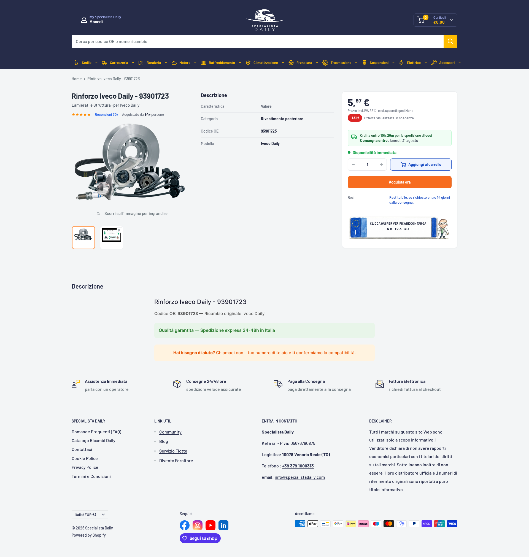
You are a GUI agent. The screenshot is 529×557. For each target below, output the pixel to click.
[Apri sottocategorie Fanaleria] (166, 62)
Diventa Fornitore (176, 460)
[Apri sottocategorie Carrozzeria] (133, 62)
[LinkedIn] (223, 525)
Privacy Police (85, 467)
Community (170, 431)
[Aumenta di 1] (381, 164)
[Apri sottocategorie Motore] (195, 62)
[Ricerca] (450, 41)
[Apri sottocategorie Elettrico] (425, 62)
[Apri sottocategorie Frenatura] (317, 62)
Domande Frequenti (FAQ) (96, 431)
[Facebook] (185, 525)
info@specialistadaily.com (300, 477)
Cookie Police (85, 458)
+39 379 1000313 (298, 465)
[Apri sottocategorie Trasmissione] (356, 62)
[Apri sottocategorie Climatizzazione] (283, 62)
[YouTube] (210, 525)
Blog (163, 441)
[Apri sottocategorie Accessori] (459, 62)
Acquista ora (400, 182)
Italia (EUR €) (85, 514)
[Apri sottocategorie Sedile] (96, 62)
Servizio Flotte (173, 450)
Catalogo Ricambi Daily (93, 440)
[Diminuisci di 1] (353, 164)
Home (77, 78)
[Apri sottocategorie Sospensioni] (393, 62)
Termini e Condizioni (91, 476)
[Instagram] (198, 525)
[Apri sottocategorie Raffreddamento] (240, 62)
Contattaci (82, 449)
